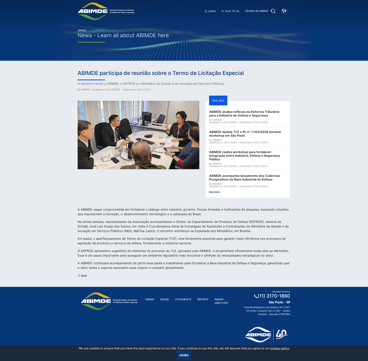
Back (84, 275)
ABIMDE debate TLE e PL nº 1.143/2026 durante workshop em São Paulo (245, 133)
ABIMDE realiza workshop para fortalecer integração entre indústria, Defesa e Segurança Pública (244, 155)
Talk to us (231, 11)
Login (211, 11)
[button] (285, 11)
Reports (202, 299)
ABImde (149, 299)
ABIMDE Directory (221, 301)
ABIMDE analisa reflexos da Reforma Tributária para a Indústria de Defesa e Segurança (244, 113)
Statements (183, 299)
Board (164, 299)
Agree (184, 355)
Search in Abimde (257, 11)
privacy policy (279, 348)
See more (214, 191)
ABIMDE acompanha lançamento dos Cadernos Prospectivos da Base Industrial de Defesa (244, 177)
